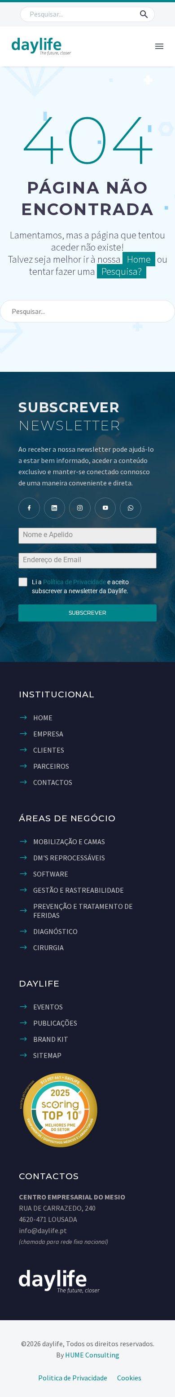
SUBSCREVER (87, 612)
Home (139, 259)
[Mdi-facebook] (29, 508)
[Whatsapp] (130, 508)
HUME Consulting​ (92, 1354)
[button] (144, 14)
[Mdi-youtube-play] (105, 508)
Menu (159, 46)
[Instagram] (80, 508)
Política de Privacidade (74, 582)
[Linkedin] (55, 508)
